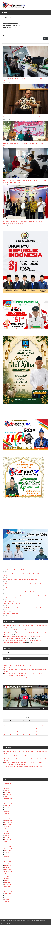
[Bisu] (44, 708)
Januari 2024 (7, 841)
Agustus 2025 (7, 805)
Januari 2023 (7, 863)
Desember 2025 (8, 798)
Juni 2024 (6, 831)
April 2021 (6, 901)
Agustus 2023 (7, 850)
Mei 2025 (6, 811)
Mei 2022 (6, 878)
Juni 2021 (6, 897)
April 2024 (6, 835)
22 (36, 731)
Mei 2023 (6, 856)
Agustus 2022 (7, 873)
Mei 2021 (6, 899)
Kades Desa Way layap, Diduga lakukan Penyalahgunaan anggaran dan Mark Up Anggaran (24, 607)
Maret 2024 (7, 837)
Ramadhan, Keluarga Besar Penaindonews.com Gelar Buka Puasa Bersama (20, 591)
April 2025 (6, 813)
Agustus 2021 (7, 893)
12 (17, 728)
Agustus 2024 (7, 828)
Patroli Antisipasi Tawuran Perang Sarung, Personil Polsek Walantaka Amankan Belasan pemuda (25, 583)
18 (10, 731)
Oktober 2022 (7, 869)
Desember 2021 (8, 888)
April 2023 (6, 858)
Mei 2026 (6, 788)
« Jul (4, 741)
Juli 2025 (6, 807)
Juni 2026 (6, 786)
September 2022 (8, 871)
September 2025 (8, 803)
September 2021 (8, 891)
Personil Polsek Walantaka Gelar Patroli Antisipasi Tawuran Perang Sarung (20, 579)
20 (23, 731)
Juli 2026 (6, 785)
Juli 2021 (6, 895)
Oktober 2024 (7, 824)
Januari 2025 (7, 818)
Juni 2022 (6, 876)
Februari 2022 (7, 884)
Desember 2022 (8, 865)
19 (17, 731)
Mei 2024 (6, 833)
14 (30, 728)
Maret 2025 (7, 815)
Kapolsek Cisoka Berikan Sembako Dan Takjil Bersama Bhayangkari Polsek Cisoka (22, 569)
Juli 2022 (6, 875)
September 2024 (8, 826)
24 (4, 734)
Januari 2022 (7, 886)
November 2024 (8, 822)
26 (17, 734)
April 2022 (6, 880)
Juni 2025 (6, 809)
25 (10, 734)
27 (23, 734)
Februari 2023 (7, 861)
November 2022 (8, 867)
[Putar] (5, 708)
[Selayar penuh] (46, 708)
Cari (4, 35)
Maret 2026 (7, 792)
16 (42, 728)
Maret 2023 (7, 860)
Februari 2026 (7, 794)
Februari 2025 (7, 816)
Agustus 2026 (7, 783)
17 (4, 731)
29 (36, 734)
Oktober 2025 (7, 801)
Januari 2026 (7, 796)
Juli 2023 (6, 852)
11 (10, 728)
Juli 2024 (6, 830)
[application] (25, 697)
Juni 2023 (6, 854)
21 (30, 731)
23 (42, 731)
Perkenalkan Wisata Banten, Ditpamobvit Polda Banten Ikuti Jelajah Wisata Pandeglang (11, 25)
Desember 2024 (8, 820)
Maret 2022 (7, 882)
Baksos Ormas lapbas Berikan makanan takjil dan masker (16, 587)
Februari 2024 (7, 839)
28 (30, 734)
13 (23, 728)
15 (36, 728)
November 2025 (8, 800)
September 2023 (8, 848)
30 (42, 734)
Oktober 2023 (7, 846)
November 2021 (8, 889)
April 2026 (6, 790)
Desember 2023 (8, 843)
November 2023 (8, 845)
